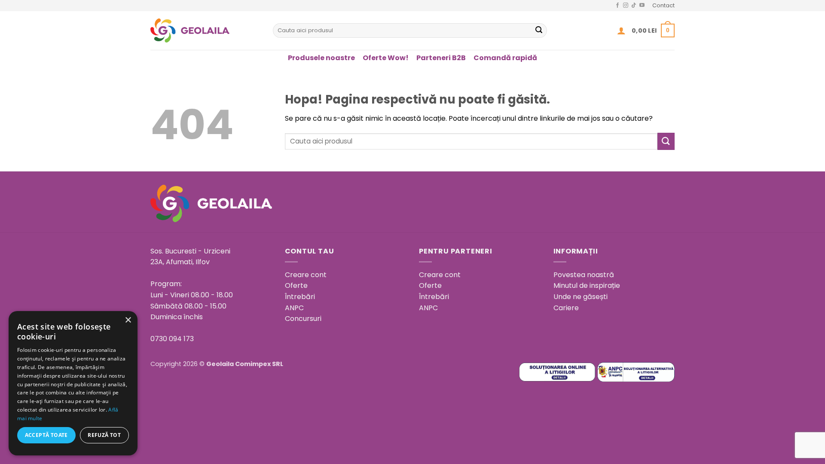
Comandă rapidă (505, 58)
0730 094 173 (172, 339)
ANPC (294, 308)
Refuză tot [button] (104, 435)
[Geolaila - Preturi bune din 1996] (205, 30)
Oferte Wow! (386, 58)
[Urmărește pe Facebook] (617, 6)
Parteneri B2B (441, 58)
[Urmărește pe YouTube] (642, 6)
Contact (663, 5)
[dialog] (73, 383)
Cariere (566, 308)
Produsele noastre (321, 58)
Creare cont (306, 275)
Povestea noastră (583, 275)
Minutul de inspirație (586, 285)
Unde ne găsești (580, 297)
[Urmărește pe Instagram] (625, 6)
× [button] (128, 320)
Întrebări (300, 297)
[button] (621, 30)
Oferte (296, 285)
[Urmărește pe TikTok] (633, 6)
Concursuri (303, 319)
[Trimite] (539, 30)
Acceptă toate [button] (46, 435)
